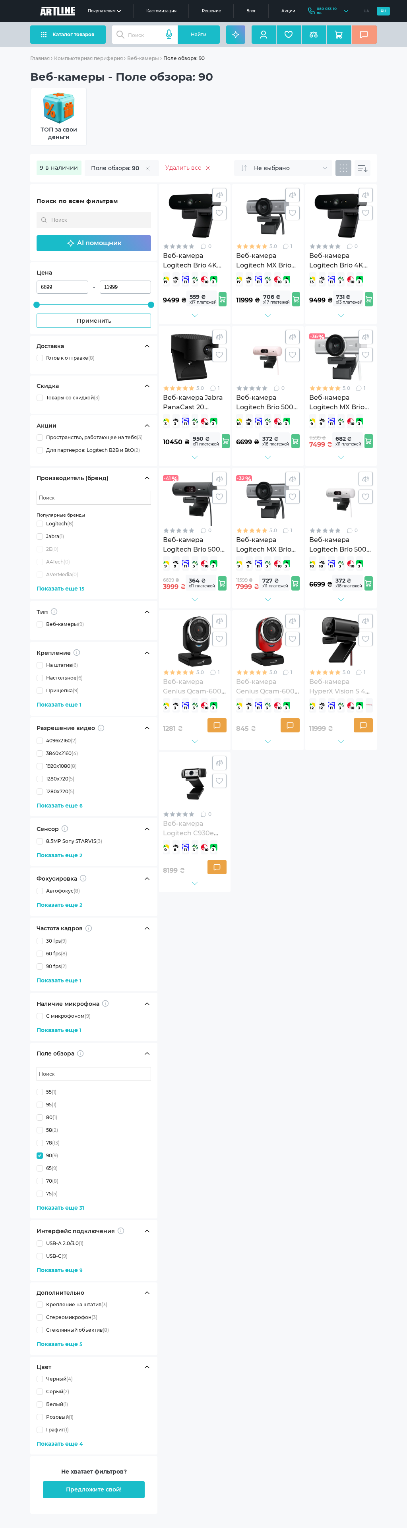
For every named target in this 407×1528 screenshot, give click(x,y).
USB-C (57, 1256)
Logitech (60, 524)
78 (53, 1143)
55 (51, 1092)
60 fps (56, 954)
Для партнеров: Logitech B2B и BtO (93, 450)
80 (51, 1117)
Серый (57, 1391)
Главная (40, 58)
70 (52, 1181)
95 (51, 1105)
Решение (211, 11)
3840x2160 (62, 753)
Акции (288, 11)
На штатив (62, 665)
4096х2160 (61, 741)
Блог (251, 11)
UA (366, 11)
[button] (94, 243)
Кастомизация (161, 11)
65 (52, 1168)
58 (52, 1130)
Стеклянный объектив (77, 1330)
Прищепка (62, 690)
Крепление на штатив (76, 1304)
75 (52, 1194)
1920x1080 (61, 766)
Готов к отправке (70, 358)
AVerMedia (62, 574)
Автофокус (63, 891)
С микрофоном (68, 1016)
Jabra (55, 536)
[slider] (36, 305)
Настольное (64, 678)
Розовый (60, 1417)
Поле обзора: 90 (184, 58)
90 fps (56, 966)
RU (383, 11)
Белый (57, 1404)
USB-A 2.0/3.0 (64, 1243)
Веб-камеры (143, 58)
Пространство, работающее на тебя (94, 437)
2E (52, 549)
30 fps (56, 941)
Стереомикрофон (71, 1317)
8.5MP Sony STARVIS (74, 841)
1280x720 (60, 779)
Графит (57, 1430)
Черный (59, 1379)
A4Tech (58, 562)
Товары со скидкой (73, 398)
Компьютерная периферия (88, 58)
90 (52, 1155)
